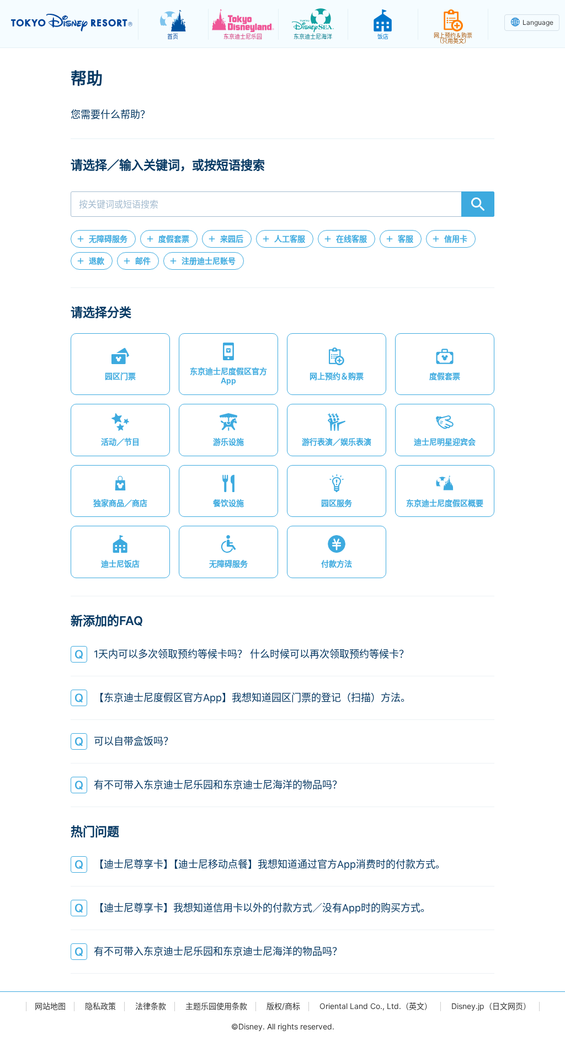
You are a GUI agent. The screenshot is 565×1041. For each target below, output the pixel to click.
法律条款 (150, 1006)
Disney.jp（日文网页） (491, 1006)
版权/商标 (283, 1006)
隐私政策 (100, 1006)
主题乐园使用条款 (216, 1006)
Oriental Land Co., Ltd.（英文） (375, 1006)
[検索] (477, 204)
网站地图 (50, 1006)
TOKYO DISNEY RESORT (71, 22)
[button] (103, 239)
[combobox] (282, 204)
